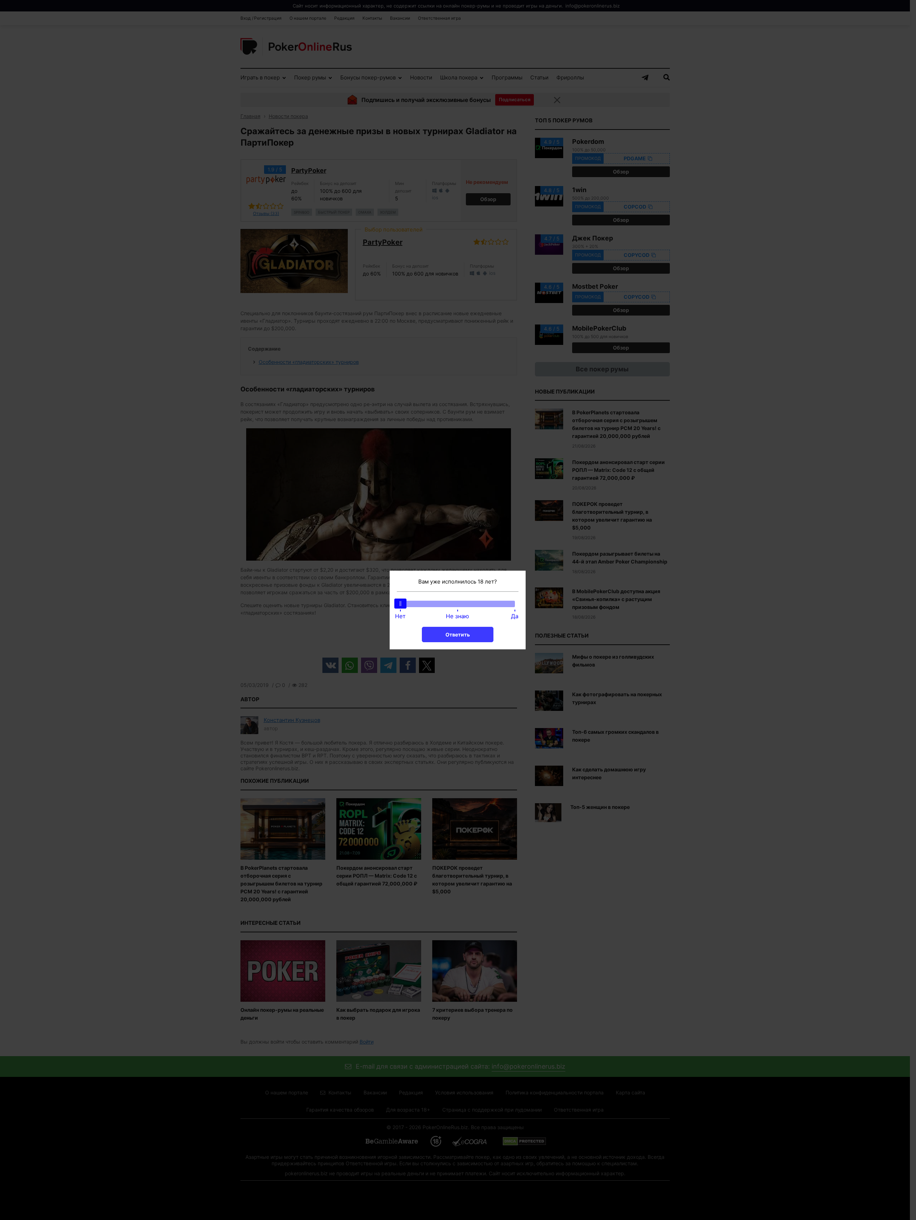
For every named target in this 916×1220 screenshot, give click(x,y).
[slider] (400, 604)
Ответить (457, 634)
